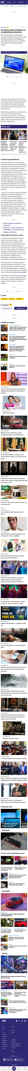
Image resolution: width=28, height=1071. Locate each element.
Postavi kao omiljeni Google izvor (10, 52)
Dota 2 (15, 990)
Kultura (4, 1038)
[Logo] (2, 2)
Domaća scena (4, 990)
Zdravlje (4, 1034)
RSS (12, 1049)
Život (3, 1032)
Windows (12, 299)
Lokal (3, 1048)
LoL (1, 974)
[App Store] (19, 1059)
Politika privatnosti (16, 1045)
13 (7, 27)
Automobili (4, 1046)
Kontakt (13, 1051)
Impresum (13, 1041)
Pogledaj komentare (7, 308)
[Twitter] (19, 1021)
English (13, 1030)
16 (6, 344)
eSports (4, 1042)
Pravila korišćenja (15, 1043)
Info (3, 1026)
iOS (1, 851)
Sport (3, 1028)
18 (6, 364)
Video (12, 1026)
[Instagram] (22, 1021)
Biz (3, 1030)
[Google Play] (8, 1059)
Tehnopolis (4, 1044)
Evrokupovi (12, 354)
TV (11, 1028)
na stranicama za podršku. (18, 272)
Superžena (4, 1040)
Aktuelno (3, 27)
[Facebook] (16, 1021)
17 (6, 334)
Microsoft (5, 299)
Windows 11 (19, 299)
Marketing (13, 1039)
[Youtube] (25, 1021)
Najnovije (9, 2)
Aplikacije (13, 1047)
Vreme (12, 1032)
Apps (2, 866)
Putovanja (4, 1036)
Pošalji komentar (21, 308)
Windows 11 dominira (10, 232)
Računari (4, 821)
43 (6, 325)
